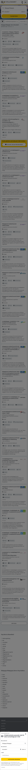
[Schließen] (25, 734)
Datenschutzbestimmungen (5, 763)
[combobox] (13, 743)
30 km (23, 749)
